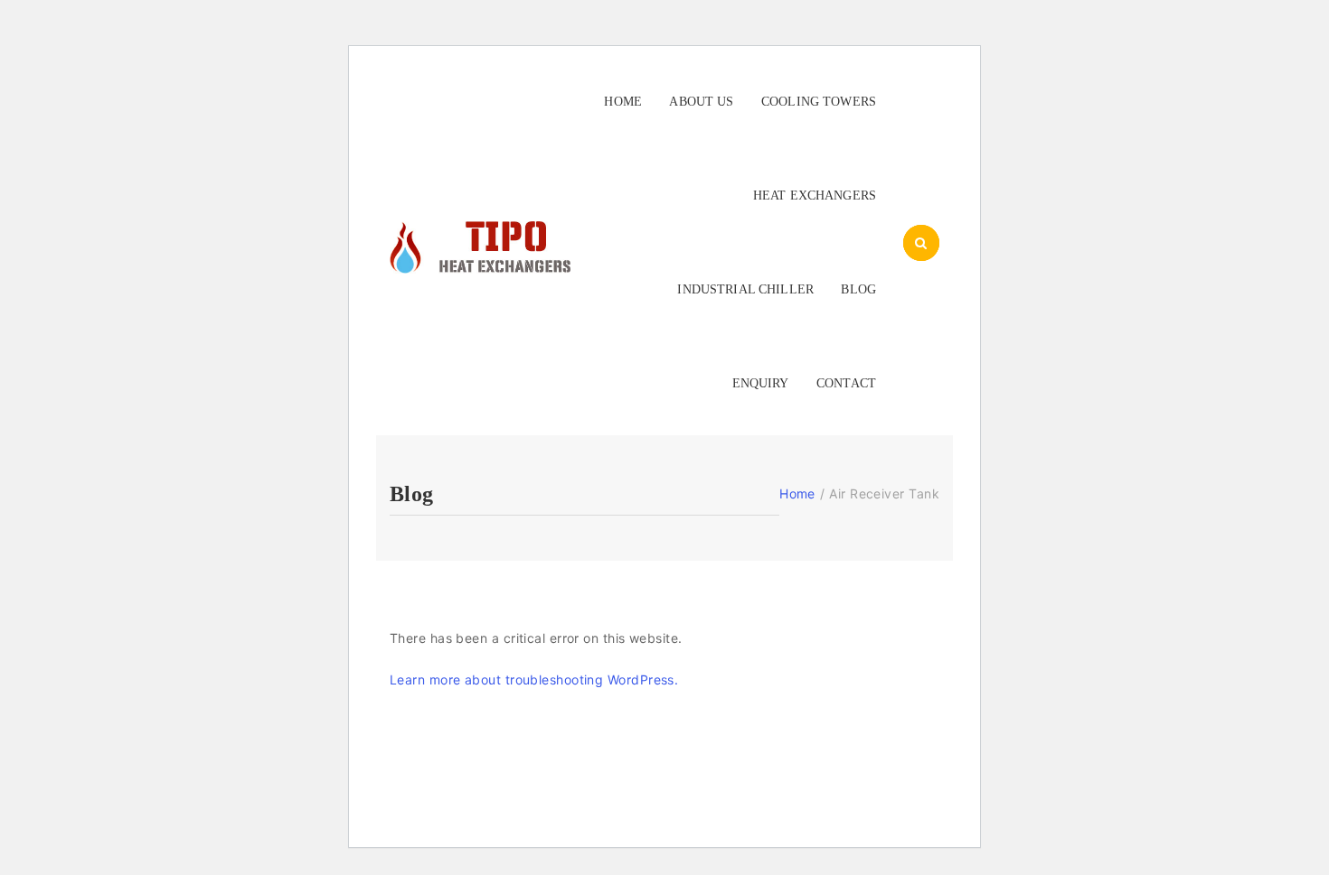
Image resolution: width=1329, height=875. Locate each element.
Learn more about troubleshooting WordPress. (534, 679)
